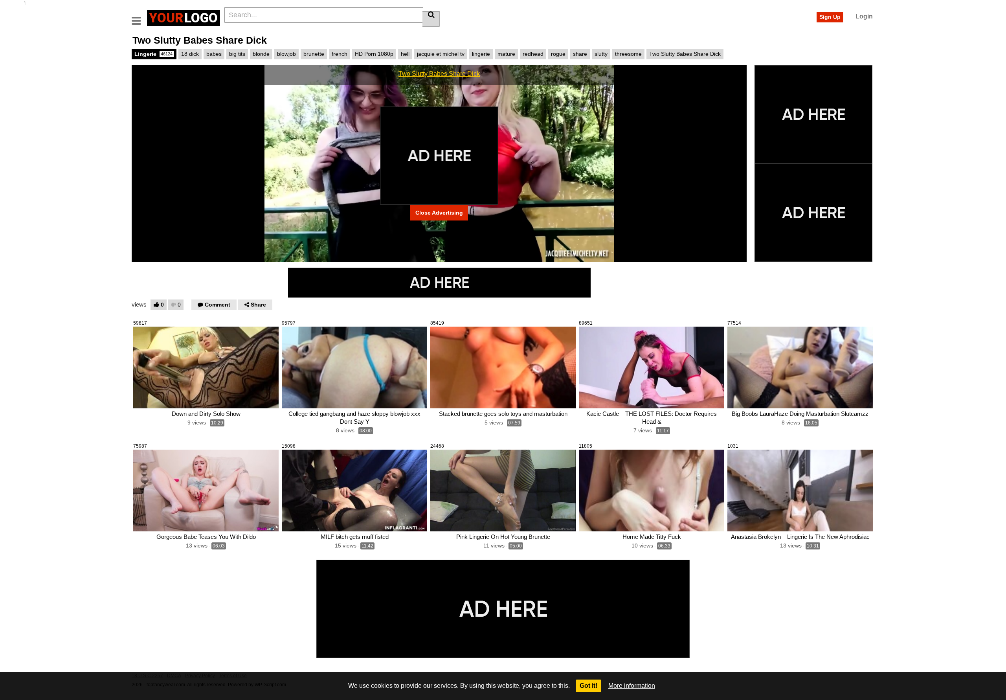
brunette (313, 54)
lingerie (481, 54)
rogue (558, 54)
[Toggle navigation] (139, 16)
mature (506, 54)
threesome (628, 54)
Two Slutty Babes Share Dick (685, 54)
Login (864, 16)
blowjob (286, 54)
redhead (533, 54)
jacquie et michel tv (440, 54)
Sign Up (830, 17)
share (580, 54)
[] (431, 19)
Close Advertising (439, 212)
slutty (601, 54)
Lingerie (153, 54)
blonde (261, 54)
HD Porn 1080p (374, 54)
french (339, 54)
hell (405, 54)
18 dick (190, 54)
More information (631, 685)
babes (214, 54)
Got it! (588, 685)
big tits (237, 54)
